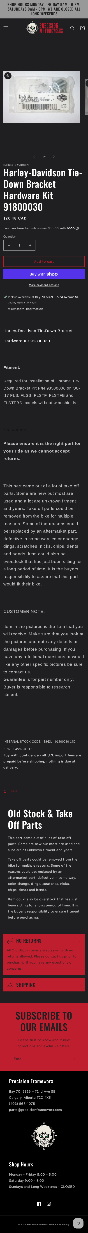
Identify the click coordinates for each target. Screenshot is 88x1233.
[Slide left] (34, 156)
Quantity (9, 236)
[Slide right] (54, 156)
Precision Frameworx (37, 1224)
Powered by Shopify (59, 1224)
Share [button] (13, 791)
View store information (25, 309)
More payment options (44, 285)
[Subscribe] (74, 1059)
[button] (6, 28)
